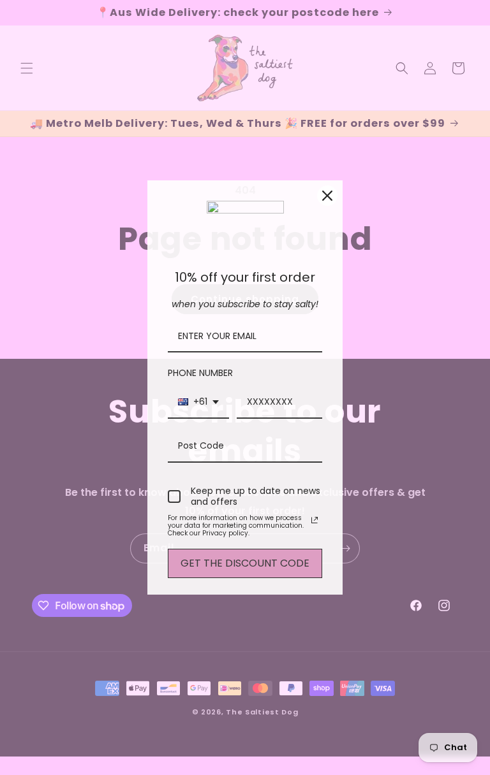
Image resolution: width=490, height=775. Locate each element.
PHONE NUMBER (200, 372)
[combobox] (198, 402)
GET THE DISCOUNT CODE (245, 563)
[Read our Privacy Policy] (314, 520)
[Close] (327, 195)
